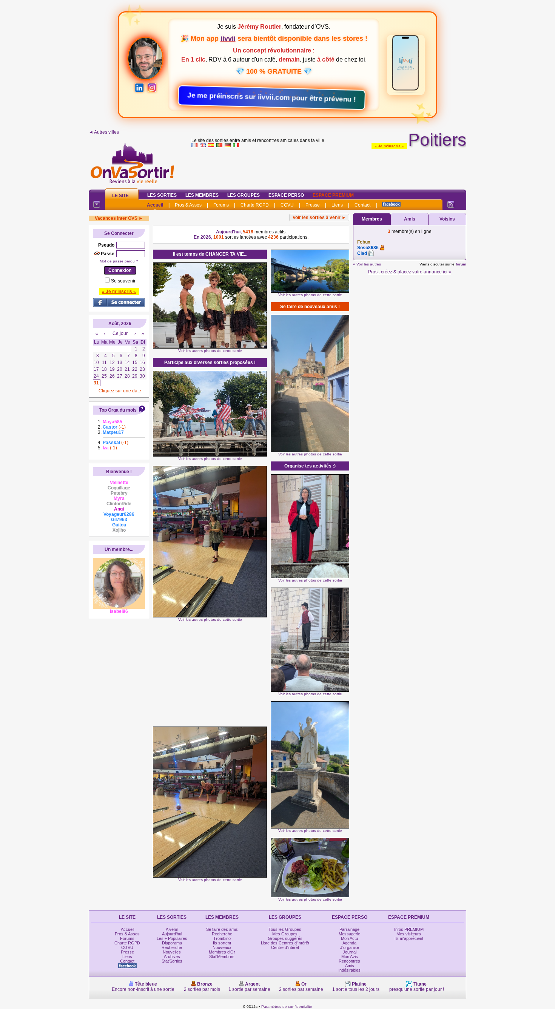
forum (461, 264)
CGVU (287, 205)
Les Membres (202, 195)
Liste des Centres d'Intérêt (285, 943)
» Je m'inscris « (389, 146)
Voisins (447, 219)
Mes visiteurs (408, 934)
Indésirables (349, 970)
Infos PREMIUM (409, 929)
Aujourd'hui (172, 934)
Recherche (172, 947)
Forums (221, 205)
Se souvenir (123, 281)
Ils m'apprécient (409, 938)
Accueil (155, 205)
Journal (349, 952)
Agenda (349, 943)
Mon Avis (349, 956)
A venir (172, 929)
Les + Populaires (172, 938)
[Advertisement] (328, 167)
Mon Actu (349, 938)
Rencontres (349, 961)
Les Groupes (243, 195)
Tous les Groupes (284, 929)
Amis (409, 219)
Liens (337, 205)
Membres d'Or (222, 952)
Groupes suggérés (285, 938)
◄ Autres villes (104, 132)
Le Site (120, 195)
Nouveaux (222, 947)
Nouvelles (172, 952)
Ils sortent (222, 943)
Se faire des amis (222, 929)
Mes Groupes (285, 934)
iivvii (228, 38)
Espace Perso (286, 195)
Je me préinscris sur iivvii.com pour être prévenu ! (273, 97)
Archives (172, 956)
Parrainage (349, 929)
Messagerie (349, 934)
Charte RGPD (254, 205)
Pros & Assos (188, 205)
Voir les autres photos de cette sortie (210, 351)
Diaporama (172, 943)
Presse (312, 205)
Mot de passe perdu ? (119, 261)
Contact (362, 205)
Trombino (222, 938)
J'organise (349, 947)
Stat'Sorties (172, 961)
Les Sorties (162, 195)
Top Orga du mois (118, 410)
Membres (372, 219)
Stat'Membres (221, 956)
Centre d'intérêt (285, 947)
